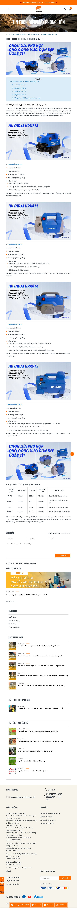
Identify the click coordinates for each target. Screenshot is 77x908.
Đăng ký (65, 878)
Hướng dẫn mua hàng (13, 877)
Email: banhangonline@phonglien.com (19, 868)
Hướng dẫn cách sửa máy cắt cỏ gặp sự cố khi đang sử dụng (37, 731)
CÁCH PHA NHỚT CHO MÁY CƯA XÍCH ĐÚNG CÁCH (34, 751)
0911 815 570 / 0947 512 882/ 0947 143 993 (54, 797)
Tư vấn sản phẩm (20, 34)
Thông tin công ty (14, 620)
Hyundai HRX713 (15, 164)
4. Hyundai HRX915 (20, 95)
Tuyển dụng (12, 617)
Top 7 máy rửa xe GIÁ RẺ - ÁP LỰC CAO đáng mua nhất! (26, 595)
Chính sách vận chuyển (47, 820)
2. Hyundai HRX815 (20, 88)
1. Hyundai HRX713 (19, 85)
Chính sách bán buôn (47, 823)
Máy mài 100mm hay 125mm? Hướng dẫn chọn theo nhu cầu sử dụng (40, 685)
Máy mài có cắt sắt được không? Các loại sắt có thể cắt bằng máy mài (40, 666)
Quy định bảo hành (12, 881)
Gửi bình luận (62, 555)
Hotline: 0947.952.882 (13, 859)
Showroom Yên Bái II (2, 885)
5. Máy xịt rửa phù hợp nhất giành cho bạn (27, 98)
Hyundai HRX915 (15, 404)
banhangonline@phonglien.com (23, 797)
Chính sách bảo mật (46, 817)
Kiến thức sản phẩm (12, 884)
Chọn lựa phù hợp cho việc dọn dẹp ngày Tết (42, 34)
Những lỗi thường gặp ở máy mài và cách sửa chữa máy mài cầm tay (40, 741)
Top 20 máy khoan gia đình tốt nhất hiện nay (32, 771)
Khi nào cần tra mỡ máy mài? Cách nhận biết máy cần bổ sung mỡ (39, 656)
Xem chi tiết (10, 601)
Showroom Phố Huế (2, 879)
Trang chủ (9, 34)
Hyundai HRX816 (15, 324)
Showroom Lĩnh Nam (2, 890)
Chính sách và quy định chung (50, 813)
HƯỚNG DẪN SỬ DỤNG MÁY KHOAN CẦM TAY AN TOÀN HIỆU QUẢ (40, 708)
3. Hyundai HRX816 (20, 91)
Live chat (51, 790)
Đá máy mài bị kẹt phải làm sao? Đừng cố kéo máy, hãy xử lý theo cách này (42, 675)
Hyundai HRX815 (15, 244)
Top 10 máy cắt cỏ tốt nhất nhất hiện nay (31, 761)
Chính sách (12, 624)
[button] (7, 9)
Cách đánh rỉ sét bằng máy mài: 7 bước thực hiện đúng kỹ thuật (38, 646)
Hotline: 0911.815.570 (13, 850)
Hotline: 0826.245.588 (13, 864)
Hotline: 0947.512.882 (13, 840)
